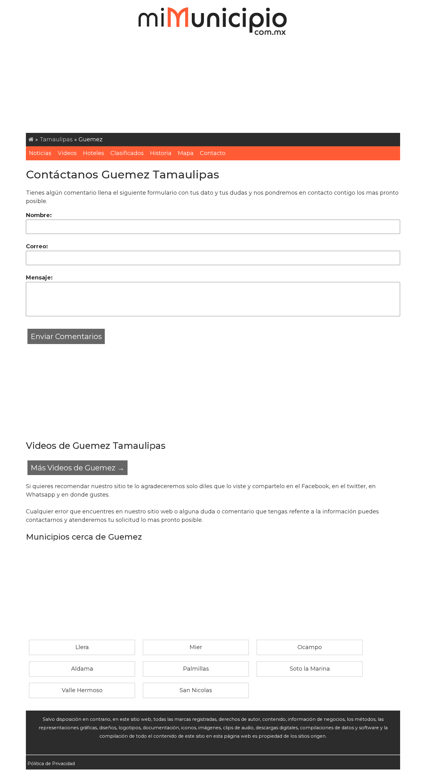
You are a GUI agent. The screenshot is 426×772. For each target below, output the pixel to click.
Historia (161, 153)
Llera (82, 647)
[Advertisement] (213, 86)
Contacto (212, 153)
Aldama (82, 668)
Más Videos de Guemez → (77, 467)
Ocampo (310, 647)
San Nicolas (196, 690)
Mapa (186, 153)
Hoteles (93, 153)
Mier (196, 647)
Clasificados (127, 153)
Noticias (40, 153)
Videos (67, 153)
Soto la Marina (310, 668)
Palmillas (196, 668)
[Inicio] (31, 139)
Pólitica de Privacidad (51, 763)
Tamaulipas (56, 139)
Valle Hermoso (82, 690)
